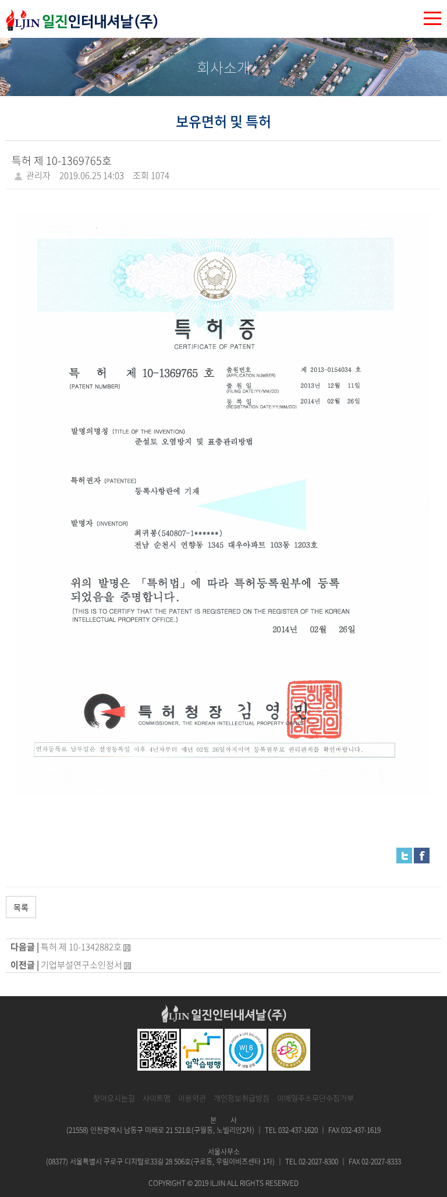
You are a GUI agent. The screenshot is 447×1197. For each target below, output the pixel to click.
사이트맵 (157, 1097)
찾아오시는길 (114, 1097)
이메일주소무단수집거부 (315, 1097)
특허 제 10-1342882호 (81, 946)
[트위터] (404, 854)
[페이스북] (422, 854)
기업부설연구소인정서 (81, 964)
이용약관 (192, 1097)
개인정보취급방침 (241, 1097)
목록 (21, 907)
